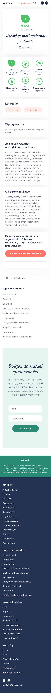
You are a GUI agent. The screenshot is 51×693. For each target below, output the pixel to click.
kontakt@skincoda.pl (13, 685)
